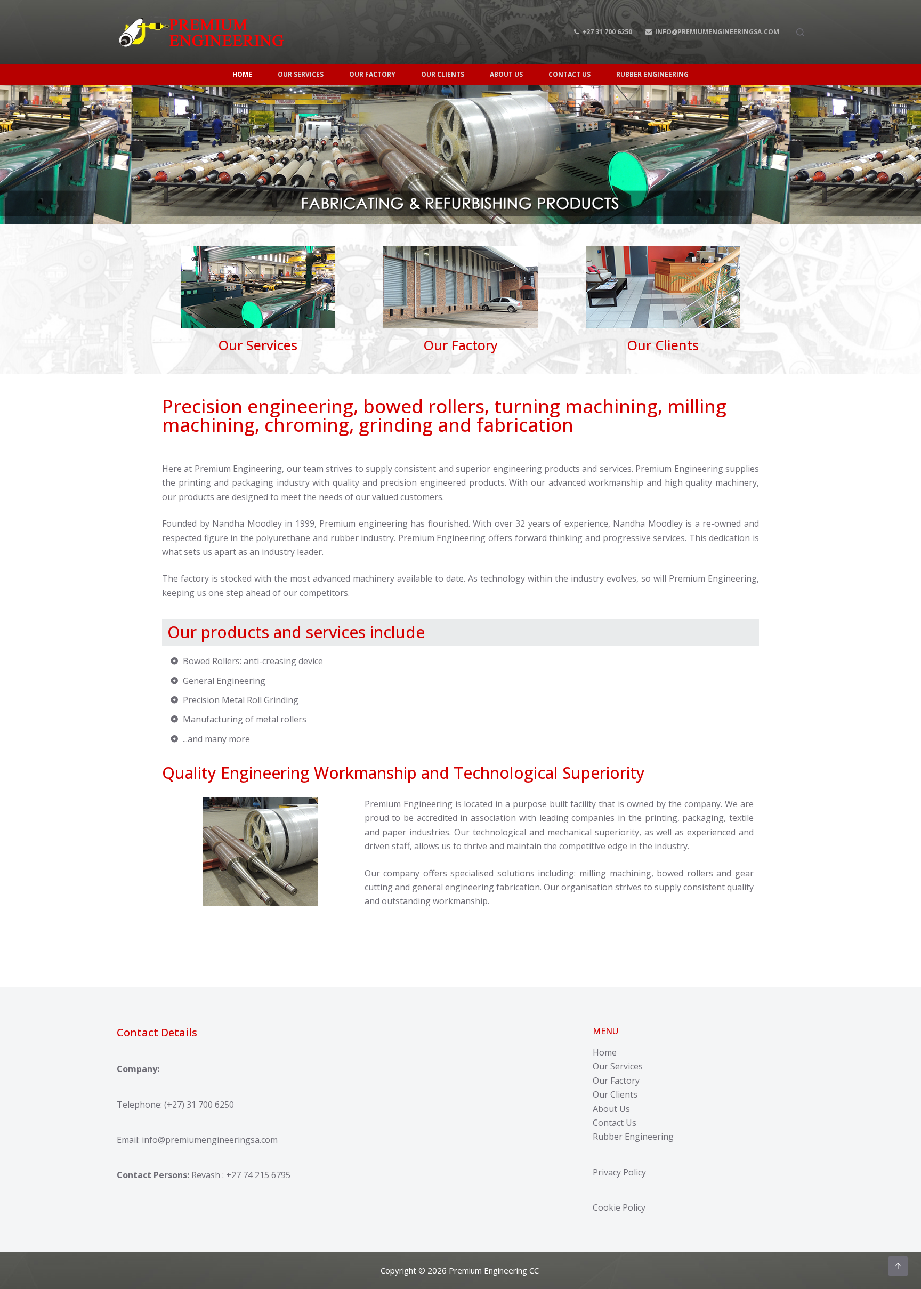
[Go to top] (898, 1266)
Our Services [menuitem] (301, 74)
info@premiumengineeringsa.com (210, 1140)
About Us (611, 1109)
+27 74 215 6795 (258, 1175)
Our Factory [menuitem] (372, 74)
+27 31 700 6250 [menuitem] (607, 31)
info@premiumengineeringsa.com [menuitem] (717, 31)
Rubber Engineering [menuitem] (652, 74)
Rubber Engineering (633, 1136)
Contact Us (614, 1123)
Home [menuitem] (242, 74)
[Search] (800, 32)
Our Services (618, 1066)
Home (605, 1052)
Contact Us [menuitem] (569, 74)
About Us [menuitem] (506, 74)
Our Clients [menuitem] (442, 74)
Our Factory (616, 1080)
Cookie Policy (619, 1207)
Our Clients (615, 1094)
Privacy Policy (619, 1172)
